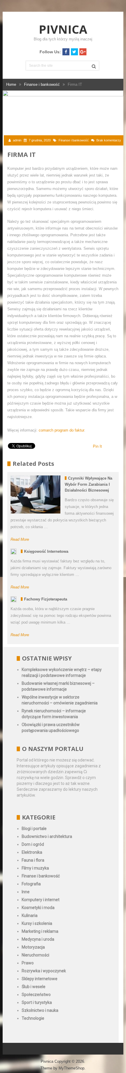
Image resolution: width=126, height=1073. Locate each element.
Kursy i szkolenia (37, 923)
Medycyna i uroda (38, 939)
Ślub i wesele (33, 986)
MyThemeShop (71, 1068)
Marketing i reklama (40, 931)
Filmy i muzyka (35, 868)
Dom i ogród (33, 844)
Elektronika (32, 852)
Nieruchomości (35, 955)
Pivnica (63, 29)
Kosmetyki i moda (38, 907)
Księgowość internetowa (46, 551)
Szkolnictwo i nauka (40, 1010)
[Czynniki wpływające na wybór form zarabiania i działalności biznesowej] (35, 494)
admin (17, 140)
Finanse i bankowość (74, 140)
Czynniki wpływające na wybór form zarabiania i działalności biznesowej (88, 484)
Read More (20, 539)
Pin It (97, 446)
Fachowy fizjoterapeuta (45, 599)
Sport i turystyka (37, 1002)
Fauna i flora (33, 860)
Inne (26, 891)
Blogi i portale (34, 828)
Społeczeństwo (36, 994)
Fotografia (31, 884)
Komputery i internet (40, 899)
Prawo (28, 963)
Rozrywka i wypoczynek (44, 970)
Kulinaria (30, 915)
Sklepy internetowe (39, 978)
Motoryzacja (33, 947)
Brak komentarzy (108, 140)
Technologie (33, 1018)
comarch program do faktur (61, 430)
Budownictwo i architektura (47, 836)
